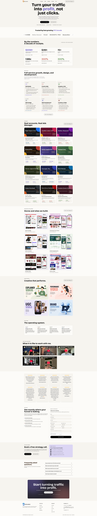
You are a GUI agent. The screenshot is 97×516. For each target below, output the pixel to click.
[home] (31, 1)
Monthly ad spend (52, 426)
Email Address (52, 417)
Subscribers (62, 426)
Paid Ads (40, 505)
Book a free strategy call (69, 1)
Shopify (40, 508)
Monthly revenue (52, 423)
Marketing (40, 510)
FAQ (56, 1)
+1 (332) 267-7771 (66, 510)
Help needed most (63, 423)
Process (52, 1)
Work (45, 1)
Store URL (51, 420)
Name (51, 414)
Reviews (49, 1)
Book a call (53, 511)
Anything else (52, 429)
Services (41, 1)
